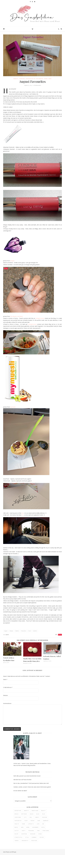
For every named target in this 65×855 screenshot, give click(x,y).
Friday (33, 820)
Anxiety (26, 810)
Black (31, 814)
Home (23, 823)
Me (43, 823)
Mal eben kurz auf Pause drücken (22, 779)
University (25, 840)
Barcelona (35, 810)
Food (46, 78)
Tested (41, 837)
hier (23, 515)
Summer (35, 631)
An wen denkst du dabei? (20, 790)
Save (61, 634)
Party (23, 830)
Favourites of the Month (34, 78)
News (27, 827)
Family (37, 817)
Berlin (16, 814)
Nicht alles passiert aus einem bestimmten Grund (26, 776)
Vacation (34, 840)
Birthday (24, 814)
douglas (12, 260)
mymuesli (12, 407)
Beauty (16, 78)
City (25, 817)
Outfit (17, 830)
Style (27, 837)
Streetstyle (18, 837)
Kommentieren (7, 703)
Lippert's (31, 823)
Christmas (18, 817)
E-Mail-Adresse (8, 687)
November (35, 827)
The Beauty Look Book (16, 316)
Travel (17, 840)
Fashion (22, 78)
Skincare (32, 833)
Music (16, 827)
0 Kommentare (37, 85)
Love (38, 823)
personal (31, 830)
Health (17, 823)
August (5, 631)
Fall (31, 817)
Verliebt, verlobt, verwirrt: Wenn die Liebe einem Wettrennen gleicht (32, 787)
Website (5, 695)
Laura (7, 634)
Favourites (23, 631)
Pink (38, 830)
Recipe (16, 833)
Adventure (18, 810)
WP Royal (13, 852)
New (22, 827)
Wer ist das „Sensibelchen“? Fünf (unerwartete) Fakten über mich (31, 783)
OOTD (43, 827)
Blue (43, 814)
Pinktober (46, 830)
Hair (50, 78)
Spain (40, 833)
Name (5, 679)
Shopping (24, 833)
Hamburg (46, 820)
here (22, 513)
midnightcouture (39, 318)
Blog (37, 814)
